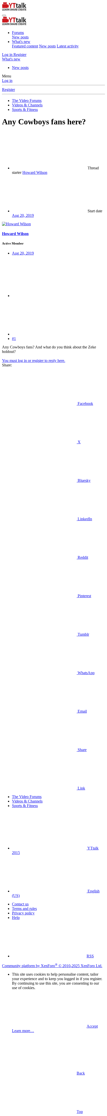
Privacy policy (23, 913)
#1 (14, 338)
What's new (21, 41)
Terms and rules (24, 908)
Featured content (25, 46)
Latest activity (68, 46)
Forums (18, 32)
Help (16, 917)
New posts (20, 37)
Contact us (20, 904)
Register (8, 89)
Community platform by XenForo (52, 966)
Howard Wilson (34, 172)
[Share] (49, 295)
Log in (7, 80)
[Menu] (4, 15)
